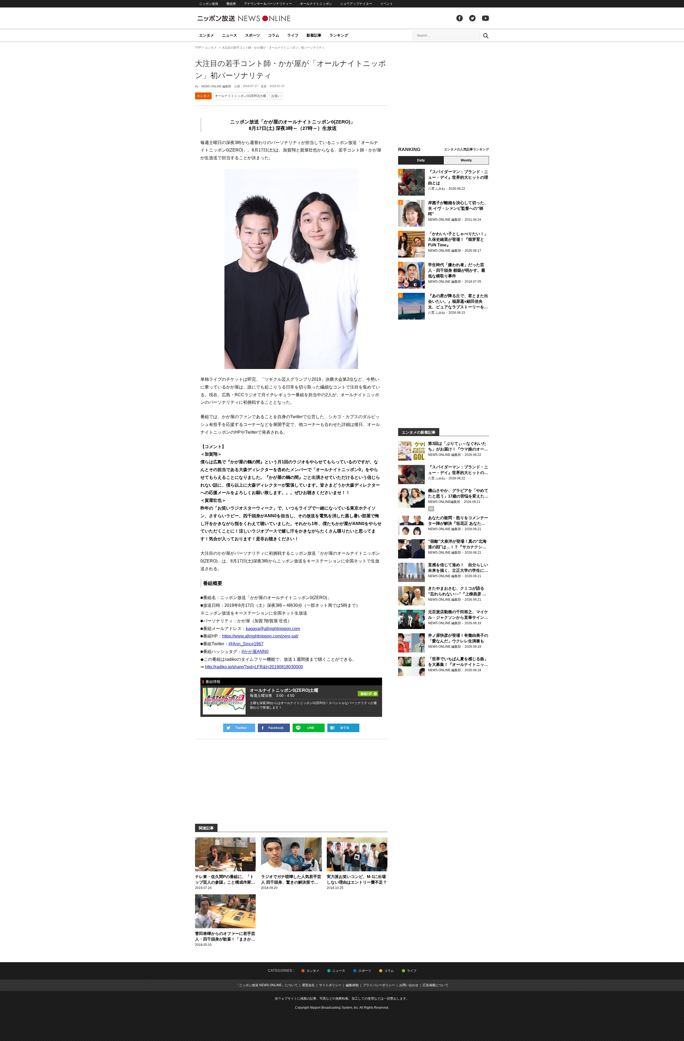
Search (486, 35)
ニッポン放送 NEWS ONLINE (253, 18)
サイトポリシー (330, 985)
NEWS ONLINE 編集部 (216, 86)
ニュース (229, 35)
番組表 (231, 4)
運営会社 (308, 985)
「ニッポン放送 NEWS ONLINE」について (267, 985)
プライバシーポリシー (379, 985)
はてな (343, 728)
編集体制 (352, 985)
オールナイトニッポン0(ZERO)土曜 (240, 96)
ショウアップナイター (356, 4)
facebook (459, 18)
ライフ (292, 35)
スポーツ (252, 35)
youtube (485, 18)
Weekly (466, 160)
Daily (421, 160)
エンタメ (206, 35)
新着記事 (313, 35)
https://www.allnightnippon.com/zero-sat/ (260, 636)
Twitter (472, 18)
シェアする (274, 728)
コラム (273, 35)
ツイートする (239, 728)
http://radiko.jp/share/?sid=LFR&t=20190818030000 (254, 667)
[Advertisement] (443, 94)
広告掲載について (435, 985)
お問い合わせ (408, 985)
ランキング (338, 35)
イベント (386, 4)
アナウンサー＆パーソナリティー (268, 4)
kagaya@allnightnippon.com (273, 628)
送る (309, 728)
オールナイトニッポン (316, 4)
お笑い (276, 96)
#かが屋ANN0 (255, 651)
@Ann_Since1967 (245, 644)
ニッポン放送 (208, 4)
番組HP (368, 692)
